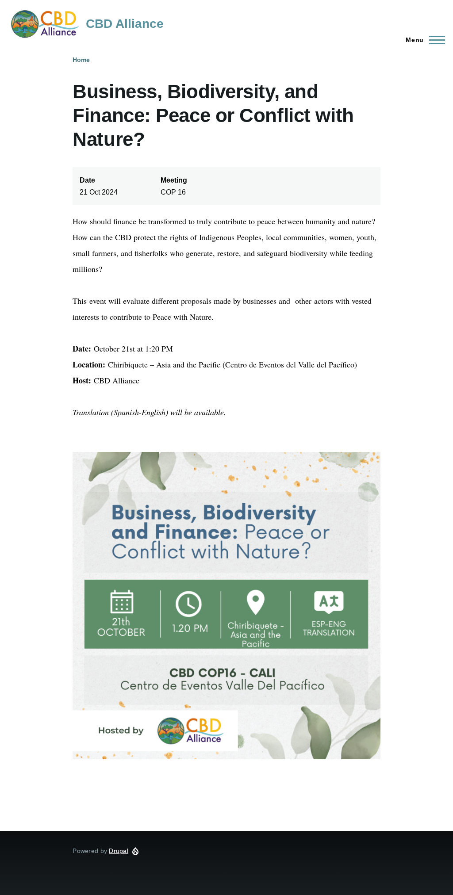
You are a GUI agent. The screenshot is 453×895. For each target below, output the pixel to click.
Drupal (118, 850)
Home (81, 59)
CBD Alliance (125, 24)
